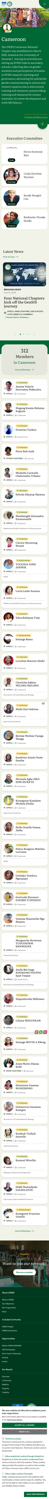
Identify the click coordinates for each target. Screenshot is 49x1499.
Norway (31, 458)
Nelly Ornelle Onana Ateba (28, 829)
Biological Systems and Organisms (17, 1173)
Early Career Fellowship (11, 1353)
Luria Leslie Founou (28, 590)
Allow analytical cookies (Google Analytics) (24, 1456)
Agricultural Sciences (12, 721)
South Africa (22, 437)
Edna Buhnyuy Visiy (28, 617)
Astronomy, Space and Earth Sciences (18, 1199)
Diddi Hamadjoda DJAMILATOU (26, 1188)
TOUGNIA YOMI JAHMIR (26, 566)
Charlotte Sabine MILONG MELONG (27, 684)
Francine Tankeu (26, 429)
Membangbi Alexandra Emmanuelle (30, 517)
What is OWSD (8, 1300)
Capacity (5, 1388)
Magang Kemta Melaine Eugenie (30, 409)
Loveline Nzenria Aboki (30, 660)
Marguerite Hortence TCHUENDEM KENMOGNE (29, 943)
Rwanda (9, 317)
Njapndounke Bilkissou (30, 998)
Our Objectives (8, 1304)
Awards (5, 1357)
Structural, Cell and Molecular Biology (19, 695)
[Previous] (15, 334)
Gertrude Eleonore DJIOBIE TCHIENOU (28, 898)
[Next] (34, 334)
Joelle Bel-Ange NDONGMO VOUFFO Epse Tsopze (28, 972)
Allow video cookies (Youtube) (19, 1473)
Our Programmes (9, 1308)
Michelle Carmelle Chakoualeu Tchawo (28, 474)
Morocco (29, 1071)
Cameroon (21, 394)
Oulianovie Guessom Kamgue (28, 1108)
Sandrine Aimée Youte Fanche (29, 759)
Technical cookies (13, 1438)
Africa (10, 311)
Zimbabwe (24, 317)
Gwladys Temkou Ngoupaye (26, 877)
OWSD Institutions (9, 1330)
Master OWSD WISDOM (11, 1345)
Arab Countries (22, 311)
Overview (6, 1376)
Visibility (5, 1392)
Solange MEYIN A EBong (30, 1041)
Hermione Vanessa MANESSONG (27, 1087)
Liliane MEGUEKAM (28, 1020)
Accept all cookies (24, 1425)
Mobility (5, 1384)
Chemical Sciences (11, 955)
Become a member (24, 1272)
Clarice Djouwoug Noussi (26, 544)
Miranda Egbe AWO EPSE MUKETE (27, 780)
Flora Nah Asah (25, 451)
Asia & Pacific (37, 311)
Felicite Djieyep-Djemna (30, 494)
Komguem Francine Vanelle (28, 1215)
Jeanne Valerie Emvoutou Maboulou (28, 388)
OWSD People (7, 1327)
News (4, 1311)
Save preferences (35, 1494)
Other (6, 577)
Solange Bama (24, 639)
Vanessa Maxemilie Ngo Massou (30, 920)
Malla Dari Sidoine (27, 708)
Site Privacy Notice (14, 1420)
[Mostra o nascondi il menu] (44, 4)
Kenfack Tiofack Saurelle (26, 1135)
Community (6, 1380)
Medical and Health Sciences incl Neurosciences (22, 528)
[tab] (20, 334)
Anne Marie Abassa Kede (27, 1065)
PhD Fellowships (8, 1349)
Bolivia (16, 317)
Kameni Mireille (26, 1160)
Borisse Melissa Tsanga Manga (29, 737)
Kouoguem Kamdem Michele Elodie (28, 802)
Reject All (24, 1432)
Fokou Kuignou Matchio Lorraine (30, 850)
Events (4, 1361)
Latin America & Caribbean (20, 314)
